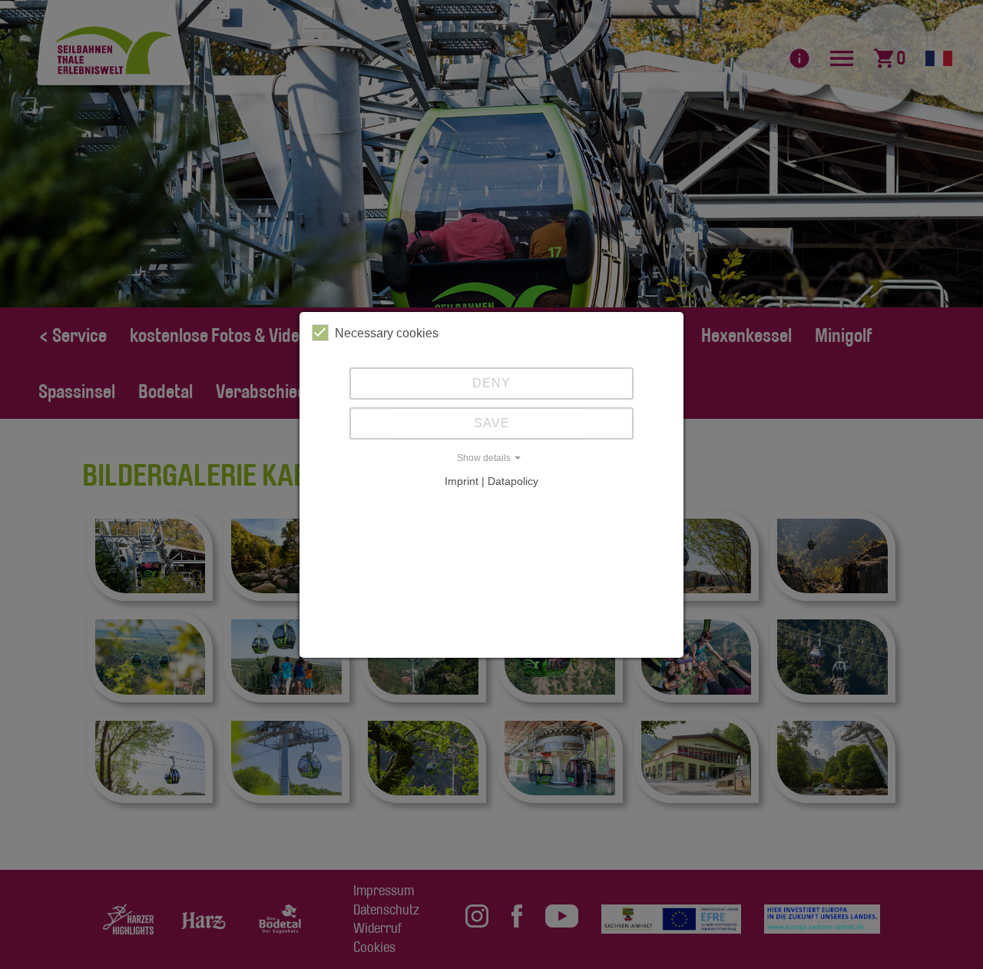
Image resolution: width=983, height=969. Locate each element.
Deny (491, 383)
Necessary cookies (387, 333)
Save (492, 423)
